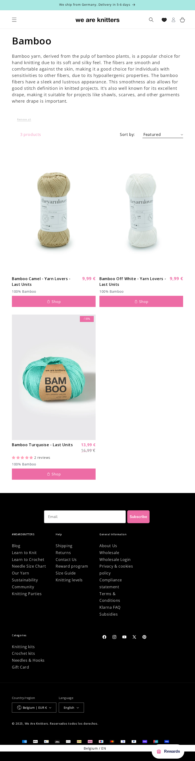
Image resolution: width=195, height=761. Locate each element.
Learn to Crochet (28, 559)
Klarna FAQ (110, 607)
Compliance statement (110, 583)
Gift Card (20, 667)
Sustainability (25, 580)
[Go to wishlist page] (164, 20)
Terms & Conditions (109, 597)
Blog (16, 545)
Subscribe (138, 516)
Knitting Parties (27, 593)
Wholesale (109, 552)
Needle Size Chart (29, 566)
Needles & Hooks (28, 660)
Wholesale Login (115, 559)
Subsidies (108, 614)
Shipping (64, 545)
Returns (63, 552)
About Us (108, 545)
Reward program (72, 566)
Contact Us (66, 559)
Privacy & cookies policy (116, 570)
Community (23, 586)
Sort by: (127, 134)
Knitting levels (69, 580)
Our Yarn (20, 573)
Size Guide (66, 573)
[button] (24, 121)
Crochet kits (23, 653)
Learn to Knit (24, 552)
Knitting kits (23, 646)
